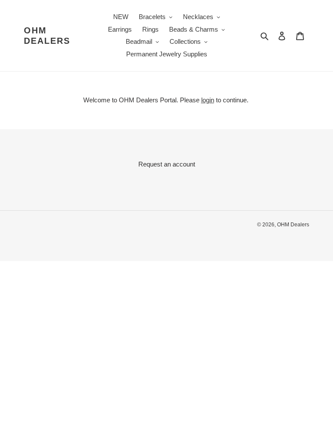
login (207, 100)
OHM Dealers (47, 36)
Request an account (166, 164)
